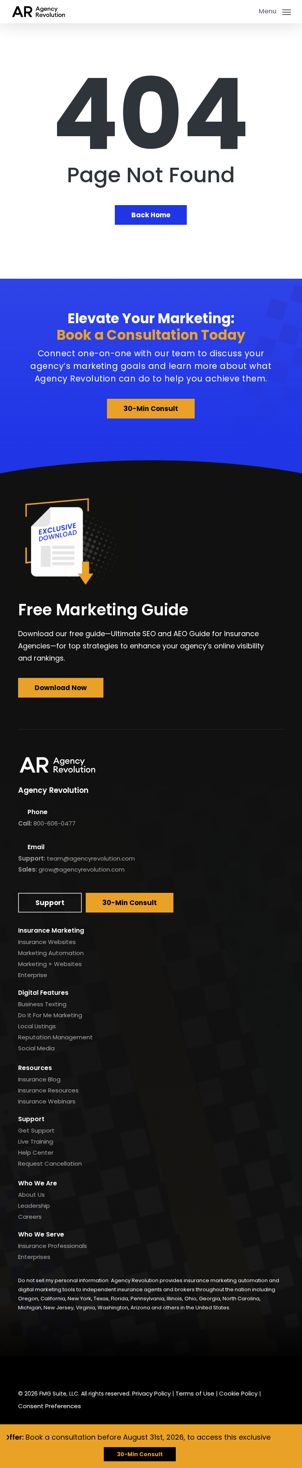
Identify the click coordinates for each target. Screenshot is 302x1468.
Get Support (36, 1130)
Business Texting (42, 1004)
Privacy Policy (151, 1393)
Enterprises (34, 1257)
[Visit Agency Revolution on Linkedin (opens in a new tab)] (45, 1370)
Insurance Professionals (52, 1246)
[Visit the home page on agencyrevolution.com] (38, 12)
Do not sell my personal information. (64, 1280)
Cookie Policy (238, 1393)
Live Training (35, 1141)
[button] (275, 11)
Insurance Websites (47, 942)
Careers (30, 1217)
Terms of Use (194, 1393)
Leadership (34, 1205)
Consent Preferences (49, 1406)
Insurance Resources (48, 1090)
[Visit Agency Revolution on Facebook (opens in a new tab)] (26, 1370)
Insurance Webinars (47, 1101)
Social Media (36, 1048)
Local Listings (37, 1026)
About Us (31, 1194)
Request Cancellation (50, 1163)
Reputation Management (55, 1037)
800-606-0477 (54, 823)
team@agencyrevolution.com (91, 858)
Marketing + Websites (50, 964)
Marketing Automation (51, 953)
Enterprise (32, 975)
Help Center (35, 1152)
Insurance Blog (39, 1079)
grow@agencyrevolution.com (82, 869)
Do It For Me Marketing (50, 1015)
